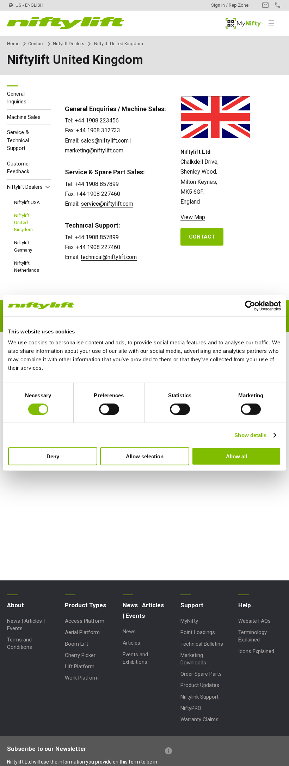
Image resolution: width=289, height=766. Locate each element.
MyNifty (243, 23)
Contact (36, 43)
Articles (131, 643)
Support (191, 605)
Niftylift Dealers (68, 43)
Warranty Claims (199, 719)
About (15, 605)
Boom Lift (76, 644)
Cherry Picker (80, 655)
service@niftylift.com (107, 203)
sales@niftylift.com (105, 140)
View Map (192, 217)
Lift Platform (79, 666)
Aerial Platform (82, 632)
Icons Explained (256, 651)
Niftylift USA (27, 202)
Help (244, 605)
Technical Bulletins (201, 644)
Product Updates (199, 685)
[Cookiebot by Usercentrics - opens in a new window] (250, 305)
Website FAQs (254, 621)
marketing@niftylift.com (94, 150)
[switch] (109, 409)
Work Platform (82, 678)
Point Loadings (197, 632)
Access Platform (84, 621)
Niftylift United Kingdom (23, 222)
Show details (250, 435)
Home (13, 43)
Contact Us (265, 5)
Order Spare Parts (201, 674)
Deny (53, 456)
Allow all (236, 456)
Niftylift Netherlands (26, 266)
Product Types (85, 605)
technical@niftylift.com (109, 257)
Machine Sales (24, 117)
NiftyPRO (190, 708)
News (129, 631)
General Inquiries (16, 98)
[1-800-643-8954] (277, 5)
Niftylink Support (199, 697)
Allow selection (145, 456)
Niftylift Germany (23, 246)
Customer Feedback (18, 168)
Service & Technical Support (18, 140)
